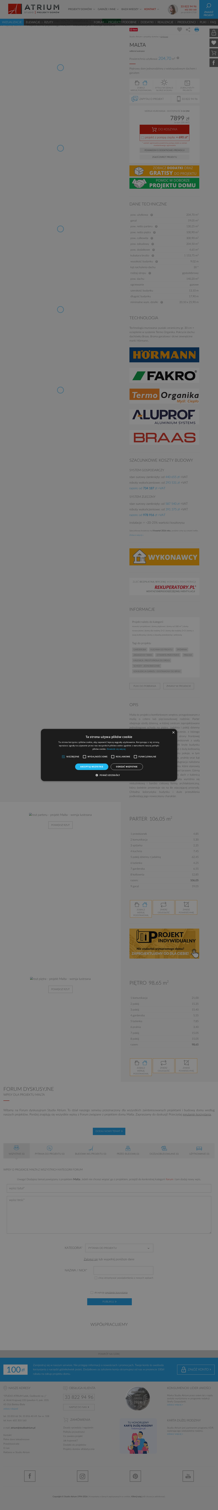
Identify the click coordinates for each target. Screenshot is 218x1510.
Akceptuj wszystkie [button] (91, 766)
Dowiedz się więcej (116, 749)
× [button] (173, 732)
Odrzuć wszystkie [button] (126, 766)
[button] (109, 775)
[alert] (109, 755)
